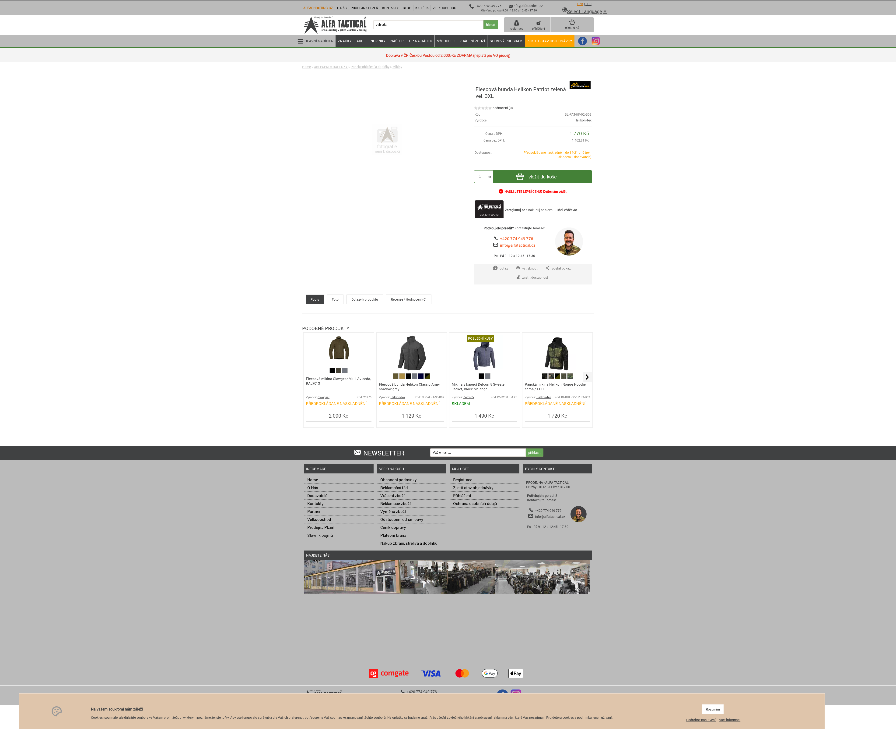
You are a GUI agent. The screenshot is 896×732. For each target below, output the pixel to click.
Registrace (462, 479)
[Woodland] (551, 377)
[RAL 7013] (339, 372)
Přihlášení (462, 495)
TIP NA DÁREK (420, 41)
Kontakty (315, 503)
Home (306, 66)
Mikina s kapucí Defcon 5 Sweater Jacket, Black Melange (479, 386)
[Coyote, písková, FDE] (402, 377)
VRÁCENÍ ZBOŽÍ (472, 41)
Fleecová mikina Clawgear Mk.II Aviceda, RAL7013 (338, 381)
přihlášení (538, 28)
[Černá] (332, 372)
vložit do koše (542, 176)
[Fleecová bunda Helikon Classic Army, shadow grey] (411, 371)
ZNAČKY (345, 41)
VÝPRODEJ (446, 41)
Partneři (314, 511)
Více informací (729, 720)
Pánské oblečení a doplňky (370, 66)
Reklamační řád (394, 487)
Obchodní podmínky (398, 479)
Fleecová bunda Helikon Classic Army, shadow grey (409, 386)
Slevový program (506, 41)
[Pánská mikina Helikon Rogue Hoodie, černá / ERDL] (557, 371)
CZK (580, 4)
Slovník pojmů (320, 535)
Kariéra (422, 8)
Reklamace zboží (395, 503)
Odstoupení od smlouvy (401, 519)
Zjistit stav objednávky (549, 41)
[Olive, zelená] (396, 377)
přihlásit (534, 452)
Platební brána (393, 535)
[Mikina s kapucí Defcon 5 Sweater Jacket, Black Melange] (484, 371)
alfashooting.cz (318, 8)
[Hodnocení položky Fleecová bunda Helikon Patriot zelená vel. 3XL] (483, 108)
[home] (335, 33)
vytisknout (530, 268)
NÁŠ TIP (397, 41)
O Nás (312, 487)
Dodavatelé (317, 495)
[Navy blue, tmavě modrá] (421, 377)
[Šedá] (345, 372)
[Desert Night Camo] (564, 377)
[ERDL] (570, 377)
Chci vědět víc (567, 210)
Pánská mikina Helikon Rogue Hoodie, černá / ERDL (555, 386)
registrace (516, 28)
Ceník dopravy (393, 527)
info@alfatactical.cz (518, 245)
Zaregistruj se (515, 210)
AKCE (361, 41)
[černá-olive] (427, 377)
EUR (588, 4)
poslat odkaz (561, 268)
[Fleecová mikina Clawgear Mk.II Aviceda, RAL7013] (338, 360)
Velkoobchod (319, 519)
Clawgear (323, 397)
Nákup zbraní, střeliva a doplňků (409, 543)
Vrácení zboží (392, 495)
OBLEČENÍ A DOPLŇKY (331, 66)
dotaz (504, 268)
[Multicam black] (545, 377)
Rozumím (713, 709)
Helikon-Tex (583, 120)
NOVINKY (378, 41)
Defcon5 (468, 397)
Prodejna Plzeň (320, 527)
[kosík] (572, 24)
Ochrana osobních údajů (475, 503)
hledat (490, 24)
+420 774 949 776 (516, 238)
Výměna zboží (393, 511)
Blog (407, 8)
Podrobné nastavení (701, 720)
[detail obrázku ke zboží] (387, 140)
